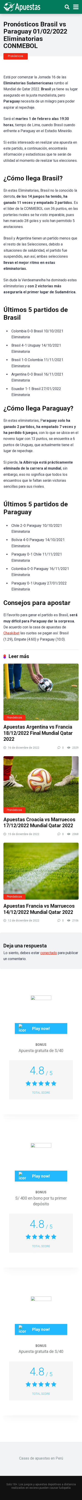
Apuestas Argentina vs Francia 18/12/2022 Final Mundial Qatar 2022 (38, 733)
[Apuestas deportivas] (23, 6)
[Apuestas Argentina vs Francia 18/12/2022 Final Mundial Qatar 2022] (41, 692)
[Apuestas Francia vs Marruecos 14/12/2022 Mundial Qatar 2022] (41, 871)
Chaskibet (11, 633)
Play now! (41, 1028)
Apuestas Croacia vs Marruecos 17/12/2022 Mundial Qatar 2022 (39, 823)
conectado (48, 953)
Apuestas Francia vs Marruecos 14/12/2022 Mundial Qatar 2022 (39, 909)
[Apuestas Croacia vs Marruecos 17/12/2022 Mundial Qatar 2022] (41, 784)
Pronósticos (15, 56)
